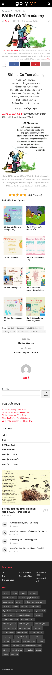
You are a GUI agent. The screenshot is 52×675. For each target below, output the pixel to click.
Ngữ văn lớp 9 (40, 611)
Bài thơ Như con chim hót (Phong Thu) (17, 421)
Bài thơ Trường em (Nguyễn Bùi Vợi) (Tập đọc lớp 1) (29, 531)
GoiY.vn (10, 669)
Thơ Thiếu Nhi (20, 11)
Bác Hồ (5, 593)
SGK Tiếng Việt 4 (41, 624)
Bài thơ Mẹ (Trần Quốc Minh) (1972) (23, 539)
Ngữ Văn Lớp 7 (26, 611)
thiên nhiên (38, 628)
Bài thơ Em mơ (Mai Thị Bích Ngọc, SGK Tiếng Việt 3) (18, 510)
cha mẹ (22, 593)
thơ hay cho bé (9, 332)
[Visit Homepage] (26, 3)
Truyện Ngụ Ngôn (10, 459)
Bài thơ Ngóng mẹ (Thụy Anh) (14, 415)
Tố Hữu (6, 650)
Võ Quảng (29, 650)
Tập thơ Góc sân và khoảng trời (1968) (26, 645)
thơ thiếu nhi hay (38, 332)
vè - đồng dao (17, 650)
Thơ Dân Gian (8, 445)
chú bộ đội (32, 593)
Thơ (12, 11)
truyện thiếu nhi (36, 637)
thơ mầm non (23, 332)
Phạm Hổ (38, 615)
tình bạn (41, 641)
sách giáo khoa (24, 628)
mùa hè (15, 606)
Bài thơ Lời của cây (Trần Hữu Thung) (23, 522)
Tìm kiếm (5, 389)
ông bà (38, 650)
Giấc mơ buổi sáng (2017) (34, 602)
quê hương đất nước (10, 619)
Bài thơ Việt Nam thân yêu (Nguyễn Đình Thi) (26, 548)
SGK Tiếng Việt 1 (27, 619)
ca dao (14, 593)
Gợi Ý (7, 21)
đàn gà (5, 654)
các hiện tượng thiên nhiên (28, 598)
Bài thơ (11, 50)
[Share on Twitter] (25, 64)
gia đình (11, 328)
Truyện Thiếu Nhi (10, 464)
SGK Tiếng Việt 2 (9, 624)
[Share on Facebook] (14, 64)
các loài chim (8, 602)
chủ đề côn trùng (9, 598)
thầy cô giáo (7, 637)
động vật (14, 654)
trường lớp (16, 641)
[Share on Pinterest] (35, 64)
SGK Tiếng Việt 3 (25, 624)
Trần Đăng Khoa (29, 641)
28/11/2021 (17, 21)
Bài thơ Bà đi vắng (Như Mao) (14, 409)
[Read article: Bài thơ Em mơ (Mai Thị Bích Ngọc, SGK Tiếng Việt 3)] (26, 487)
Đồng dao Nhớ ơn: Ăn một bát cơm (16, 418)
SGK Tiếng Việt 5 (9, 628)
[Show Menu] (3, 3)
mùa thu (24, 606)
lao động (20, 328)
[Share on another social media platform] (45, 64)
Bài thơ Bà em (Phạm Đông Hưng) (15, 412)
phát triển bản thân (35, 328)
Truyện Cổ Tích (9, 454)
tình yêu (6, 645)
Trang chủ (5, 11)
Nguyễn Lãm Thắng (10, 611)
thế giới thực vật (21, 637)
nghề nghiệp (35, 606)
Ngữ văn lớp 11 (8, 615)
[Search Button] (49, 3)
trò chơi (6, 641)
